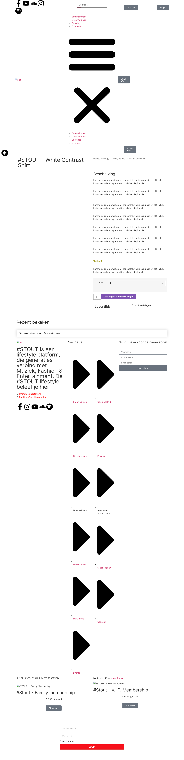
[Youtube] (26, 3)
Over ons (76, 26)
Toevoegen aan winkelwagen (118, 296)
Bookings (76, 23)
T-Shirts (113, 158)
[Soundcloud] (33, 3)
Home (96, 158)
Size (101, 282)
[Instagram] (40, 3)
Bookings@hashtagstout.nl (32, 397)
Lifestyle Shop (79, 20)
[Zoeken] (79, 10)
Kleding (104, 158)
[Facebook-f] (18, 3)
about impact (117, 678)
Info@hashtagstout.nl (30, 393)
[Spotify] (18, 11)
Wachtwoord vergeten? (71, 753)
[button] (92, 80)
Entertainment (79, 16)
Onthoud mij (67, 741)
